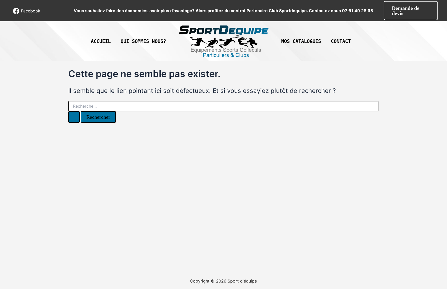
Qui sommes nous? (143, 41)
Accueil (101, 41)
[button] (411, 10)
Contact (341, 41)
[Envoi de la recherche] (74, 117)
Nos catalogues (301, 41)
